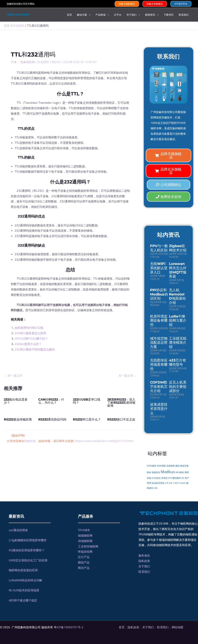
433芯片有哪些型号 (177, 362)
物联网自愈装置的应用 (23, 570)
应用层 (164, 478)
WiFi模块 (179, 472)
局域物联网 (85, 541)
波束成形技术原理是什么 (158, 408)
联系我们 (144, 572)
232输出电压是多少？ (16, 401)
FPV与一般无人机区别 (159, 248)
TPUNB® (84, 530)
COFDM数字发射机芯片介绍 (158, 386)
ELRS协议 (156, 478)
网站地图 (177, 627)
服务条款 (144, 555)
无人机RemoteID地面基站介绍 (177, 296)
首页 (122, 627)
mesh (183, 483)
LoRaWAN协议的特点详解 (25, 580)
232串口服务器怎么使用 (30, 333)
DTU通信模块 (174, 478)
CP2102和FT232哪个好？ (31, 338)
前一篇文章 (13, 375)
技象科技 (30, 441)
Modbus (168, 471)
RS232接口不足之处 (121, 419)
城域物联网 (85, 535)
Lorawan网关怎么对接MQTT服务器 (177, 270)
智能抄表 (156, 472)
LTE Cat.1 (169, 483)
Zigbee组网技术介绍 (177, 248)
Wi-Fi (177, 482)
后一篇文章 (128, 375)
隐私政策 (144, 561)
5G (183, 478)
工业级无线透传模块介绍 (177, 342)
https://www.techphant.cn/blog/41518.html (104, 441)
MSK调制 (161, 465)
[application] (88, 14)
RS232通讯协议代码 (52, 419)
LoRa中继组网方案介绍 (177, 320)
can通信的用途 (18, 530)
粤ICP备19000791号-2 (68, 627)
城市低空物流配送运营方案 (158, 342)
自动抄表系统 (158, 483)
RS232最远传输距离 (18, 419)
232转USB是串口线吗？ (86, 401)
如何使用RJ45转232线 (29, 328)
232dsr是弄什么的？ (28, 344)
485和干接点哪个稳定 (23, 600)
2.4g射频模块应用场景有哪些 (27, 540)
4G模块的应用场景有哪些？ (26, 550)
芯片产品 (84, 557)
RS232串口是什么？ (87, 419)
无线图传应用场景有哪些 (158, 364)
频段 (177, 465)
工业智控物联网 (88, 546)
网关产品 (84, 568)
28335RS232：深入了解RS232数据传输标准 (121, 403)
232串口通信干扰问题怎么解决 (35, 349)
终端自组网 (85, 551)
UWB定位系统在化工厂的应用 (28, 560)
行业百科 (43, 62)
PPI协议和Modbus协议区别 (159, 294)
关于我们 (144, 566)
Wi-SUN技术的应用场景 (24, 590)
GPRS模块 (151, 465)
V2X (155, 488)
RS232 (56, 62)
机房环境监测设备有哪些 (158, 320)
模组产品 (84, 562)
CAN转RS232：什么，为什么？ (51, 401)
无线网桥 (170, 465)
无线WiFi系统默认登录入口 (158, 268)
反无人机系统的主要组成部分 (177, 386)
